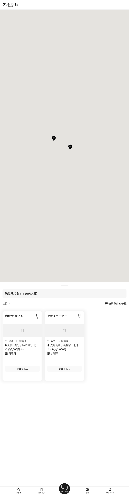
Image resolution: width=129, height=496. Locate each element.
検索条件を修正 (117, 303)
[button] (54, 139)
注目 (5, 303)
